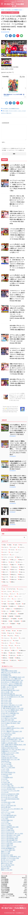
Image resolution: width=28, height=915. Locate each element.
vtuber (6, 110)
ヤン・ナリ (18, 596)
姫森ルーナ (13, 564)
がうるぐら (5, 547)
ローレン (11, 601)
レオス (4, 601)
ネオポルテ (5, 648)
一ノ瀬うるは (6, 650)
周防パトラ (14, 650)
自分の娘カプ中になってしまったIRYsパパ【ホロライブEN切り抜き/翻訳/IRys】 (17, 327)
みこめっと (5, 643)
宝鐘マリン (22, 564)
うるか (4, 635)
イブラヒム (5, 594)
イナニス (19, 549)
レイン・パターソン (18, 598)
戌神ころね (5, 569)
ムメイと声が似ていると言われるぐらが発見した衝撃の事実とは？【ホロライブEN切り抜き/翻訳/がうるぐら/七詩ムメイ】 (17, 248)
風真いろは (5, 582)
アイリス (11, 110)
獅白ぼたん (13, 574)
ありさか (19, 633)
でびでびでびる (11, 589)
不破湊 (4, 603)
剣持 (24, 603)
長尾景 (23, 621)
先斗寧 (18, 603)
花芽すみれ (5, 660)
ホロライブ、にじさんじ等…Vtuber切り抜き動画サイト (14, 905)
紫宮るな (5, 657)
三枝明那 (18, 601)
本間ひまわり (13, 613)
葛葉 (11, 621)
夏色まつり (22, 559)
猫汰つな (5, 655)
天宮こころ (5, 611)
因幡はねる (23, 650)
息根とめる (12, 653)
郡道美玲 (17, 621)
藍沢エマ (21, 660)
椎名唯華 (21, 613)
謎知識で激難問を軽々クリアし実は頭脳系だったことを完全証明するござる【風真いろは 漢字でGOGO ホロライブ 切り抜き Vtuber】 (18, 465)
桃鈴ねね (22, 569)
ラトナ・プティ (6, 598)
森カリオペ (9, 113)
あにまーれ (11, 633)
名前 (3, 142)
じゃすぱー (23, 638)
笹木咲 (20, 618)
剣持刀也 (5, 606)
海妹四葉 (11, 616)
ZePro (4, 633)
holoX (15, 544)
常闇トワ (22, 567)
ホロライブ (3, 113)
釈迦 (4, 662)
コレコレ (18, 645)
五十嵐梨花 (11, 603)
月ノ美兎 (5, 613)
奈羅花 (12, 611)
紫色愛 (11, 657)
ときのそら (22, 547)
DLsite (22, 77)
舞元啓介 (5, 621)
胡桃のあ (18, 657)
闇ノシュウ (5, 623)
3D (3, 630)
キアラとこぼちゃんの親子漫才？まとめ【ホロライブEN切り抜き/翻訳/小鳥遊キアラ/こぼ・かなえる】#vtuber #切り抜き (17, 339)
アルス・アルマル (7, 591)
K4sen (8, 630)
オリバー (13, 594)
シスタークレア (22, 594)
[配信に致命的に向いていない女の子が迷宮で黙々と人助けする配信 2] (13, 86)
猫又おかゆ (5, 574)
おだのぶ (11, 635)
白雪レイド (21, 655)
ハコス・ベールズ (22, 110)
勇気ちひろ (22, 606)
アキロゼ (12, 549)
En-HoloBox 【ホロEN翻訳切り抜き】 (11, 108)
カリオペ (15, 110)
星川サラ (19, 611)
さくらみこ (13, 547)
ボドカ (19, 648)
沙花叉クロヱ (14, 572)
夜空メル (5, 562)
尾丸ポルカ (14, 567)
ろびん (11, 645)
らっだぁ (5, 645)
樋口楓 (4, 616)
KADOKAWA (6, 95)
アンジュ (16, 591)
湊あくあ (22, 572)
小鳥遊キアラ (6, 567)
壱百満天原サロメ (19, 608)
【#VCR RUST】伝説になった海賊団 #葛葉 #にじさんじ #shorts (18, 521)
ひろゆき (16, 640)
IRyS (4, 110)
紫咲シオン (5, 579)
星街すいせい (14, 569)
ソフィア (5, 596)
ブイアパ (13, 648)
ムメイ (12, 554)
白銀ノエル (13, 577)
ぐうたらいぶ (6, 638)
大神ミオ (12, 562)
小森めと (5, 653)
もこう (12, 643)
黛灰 (19, 623)
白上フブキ (5, 577)
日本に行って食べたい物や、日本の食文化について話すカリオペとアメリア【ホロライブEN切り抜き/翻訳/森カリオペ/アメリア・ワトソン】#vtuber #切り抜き (17, 264)
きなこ (17, 635)
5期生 (4, 544)
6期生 (10, 544)
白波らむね (12, 655)
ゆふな (18, 643)
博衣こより (13, 559)
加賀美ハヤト (13, 606)
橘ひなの (20, 653)
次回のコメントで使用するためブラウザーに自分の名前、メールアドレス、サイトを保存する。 (13, 149)
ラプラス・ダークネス (8, 557)
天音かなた (5, 564)
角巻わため (13, 579)
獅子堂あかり (6, 618)
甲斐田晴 (14, 618)
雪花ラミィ (22, 579)
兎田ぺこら (5, 559)
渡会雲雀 (18, 616)
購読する (6, 530)
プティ (11, 596)
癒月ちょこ (22, 574)
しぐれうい (14, 638)
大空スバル (19, 562)
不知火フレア (19, 557)
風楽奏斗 (13, 623)
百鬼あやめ (22, 577)
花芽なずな (13, 660)
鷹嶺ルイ (13, 582)
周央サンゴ (9, 608)
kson (14, 630)
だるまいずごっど (7, 640)
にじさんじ (21, 589)
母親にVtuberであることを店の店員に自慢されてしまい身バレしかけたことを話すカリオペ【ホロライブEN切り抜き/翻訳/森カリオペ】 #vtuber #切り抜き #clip (17, 217)
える (4, 589)
